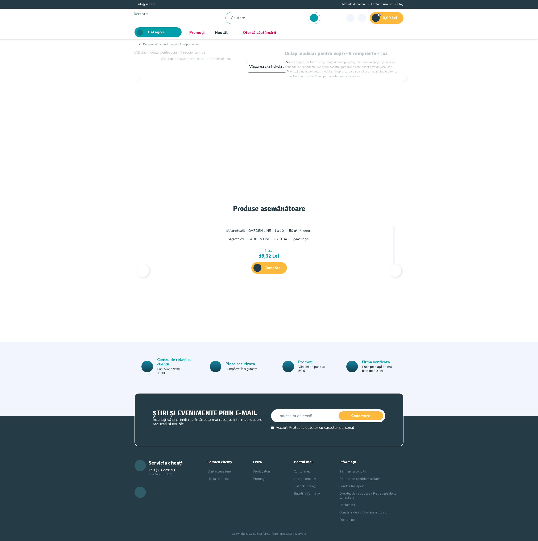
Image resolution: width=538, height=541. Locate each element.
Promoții (196, 32)
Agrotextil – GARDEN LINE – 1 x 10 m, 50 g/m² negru (269, 239)
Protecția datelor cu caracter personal (321, 427)
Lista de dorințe (305, 486)
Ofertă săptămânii (259, 32)
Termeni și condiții (352, 471)
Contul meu (302, 471)
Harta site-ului (218, 479)
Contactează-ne (381, 4)
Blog (400, 4)
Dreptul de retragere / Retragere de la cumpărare (367, 495)
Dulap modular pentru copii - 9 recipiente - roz (171, 44)
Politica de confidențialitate (359, 479)
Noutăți (221, 32)
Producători (261, 471)
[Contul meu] (351, 18)
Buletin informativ (307, 493)
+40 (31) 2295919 (163, 470)
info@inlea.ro (146, 4)
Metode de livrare (354, 4)
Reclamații (347, 505)
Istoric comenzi (305, 479)
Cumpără (272, 267)
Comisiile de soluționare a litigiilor (364, 512)
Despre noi (347, 519)
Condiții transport (352, 486)
